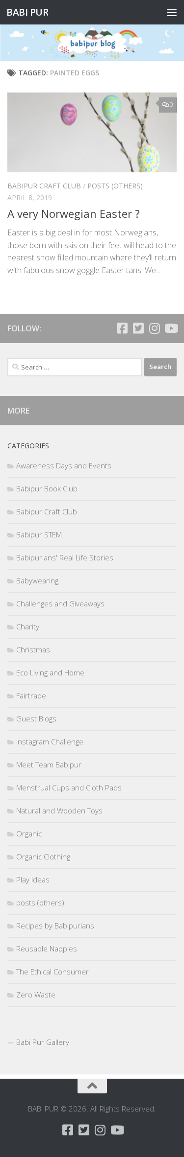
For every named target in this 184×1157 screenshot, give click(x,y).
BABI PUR (27, 12)
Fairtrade (31, 695)
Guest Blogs (36, 718)
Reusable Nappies (46, 948)
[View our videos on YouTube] (170, 328)
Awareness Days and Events (63, 465)
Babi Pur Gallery (42, 1042)
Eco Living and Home (50, 672)
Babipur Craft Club (44, 185)
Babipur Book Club (47, 488)
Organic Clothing (43, 856)
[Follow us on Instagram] (154, 328)
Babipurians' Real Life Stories (64, 557)
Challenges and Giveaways (60, 603)
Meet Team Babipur (48, 764)
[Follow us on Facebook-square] (122, 328)
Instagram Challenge (49, 741)
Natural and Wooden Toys (59, 810)
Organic (29, 833)
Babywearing (37, 580)
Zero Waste (35, 994)
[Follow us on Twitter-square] (138, 328)
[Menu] (171, 12)
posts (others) (115, 185)
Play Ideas (33, 879)
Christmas (33, 649)
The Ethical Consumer (52, 971)
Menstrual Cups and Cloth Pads (69, 787)
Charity (27, 626)
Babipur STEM (39, 534)
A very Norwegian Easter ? (73, 213)
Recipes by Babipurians (55, 925)
